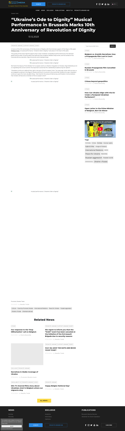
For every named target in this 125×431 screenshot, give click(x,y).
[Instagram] (99, 4)
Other (13, 326)
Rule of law (104, 153)
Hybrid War (89, 146)
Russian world (108, 158)
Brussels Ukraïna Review (89, 414)
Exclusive (50, 10)
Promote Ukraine (16, 45)
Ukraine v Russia (16, 311)
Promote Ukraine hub (59, 4)
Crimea (94, 143)
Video (36, 382)
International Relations (41, 308)
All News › (44, 400)
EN (115, 4)
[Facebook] (97, 4)
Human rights (108, 143)
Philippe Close (15, 50)
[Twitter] (102, 4)
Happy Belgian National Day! (57, 386)
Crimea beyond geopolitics (96, 81)
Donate (38, 4)
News (43, 10)
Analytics (48, 414)
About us (69, 10)
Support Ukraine (29, 45)
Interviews (48, 416)
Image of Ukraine (101, 146)
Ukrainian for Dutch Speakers (91, 416)
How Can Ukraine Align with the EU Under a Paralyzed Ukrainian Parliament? (100, 95)
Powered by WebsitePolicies (7, 428)
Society (10, 414)
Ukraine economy (89, 161)
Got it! (11, 426)
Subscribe (109, 425)
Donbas (99, 143)
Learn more (4, 423)
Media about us (16, 382)
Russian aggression (66, 308)
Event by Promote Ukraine (25, 308)
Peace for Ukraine (54, 308)
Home (37, 10)
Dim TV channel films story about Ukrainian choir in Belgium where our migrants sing (27, 388)
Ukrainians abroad (27, 311)
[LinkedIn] (108, 4)
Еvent (17, 13)
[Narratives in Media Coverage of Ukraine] (27, 354)
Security (11, 416)
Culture (14, 308)
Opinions (48, 419)
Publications (59, 10)
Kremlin (106, 150)
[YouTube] (105, 4)
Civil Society (88, 143)
